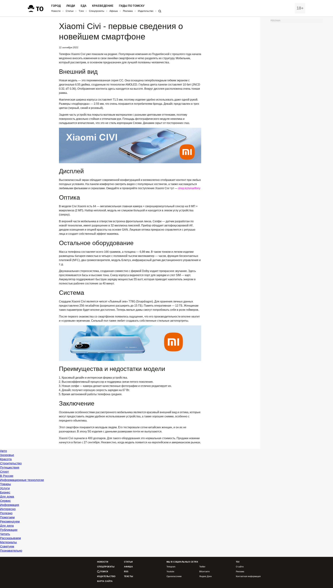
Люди (70, 6)
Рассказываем (10, 538)
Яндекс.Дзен (205, 576)
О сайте (240, 567)
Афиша (113, 11)
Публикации (8, 530)
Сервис (5, 500)
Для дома (7, 496)
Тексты (128, 576)
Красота (6, 459)
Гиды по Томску (131, 6)
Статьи (70, 11)
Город (56, 6)
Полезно (6, 513)
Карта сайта (105, 581)
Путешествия (9, 467)
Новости (56, 11)
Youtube (170, 572)
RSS (126, 572)
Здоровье (7, 455)
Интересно (8, 509)
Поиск (104, 571)
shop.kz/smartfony (189, 188)
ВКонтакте (204, 572)
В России (6, 476)
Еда (84, 6)
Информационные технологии (22, 480)
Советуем (7, 546)
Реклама (128, 11)
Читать (5, 534)
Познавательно (11, 550)
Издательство (145, 11)
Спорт (4, 471)
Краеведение (102, 6)
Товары (5, 484)
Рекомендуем (10, 521)
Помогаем (7, 517)
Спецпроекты (96, 11)
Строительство (11, 463)
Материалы (8, 542)
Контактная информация (248, 576)
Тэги (81, 11)
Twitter (202, 567)
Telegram (170, 567)
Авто (3, 451)
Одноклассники (174, 576)
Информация (9, 505)
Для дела (7, 525)
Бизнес (5, 492)
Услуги (5, 488)
